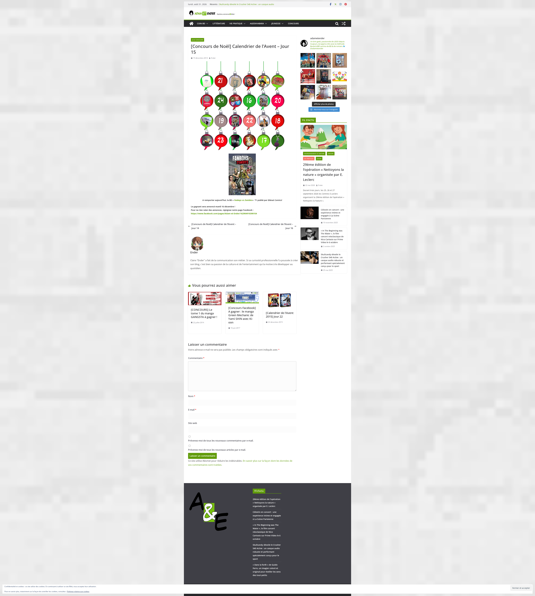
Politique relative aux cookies (78, 591)
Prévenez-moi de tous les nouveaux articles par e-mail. (217, 449)
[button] (206, 23)
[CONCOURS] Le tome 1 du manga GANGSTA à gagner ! (204, 313)
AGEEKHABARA (257, 23)
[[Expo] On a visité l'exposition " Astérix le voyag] (308, 60)
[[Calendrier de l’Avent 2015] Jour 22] (279, 293)
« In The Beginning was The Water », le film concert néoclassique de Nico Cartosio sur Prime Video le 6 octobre (246, 5)
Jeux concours (197, 40)
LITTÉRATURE (219, 23)
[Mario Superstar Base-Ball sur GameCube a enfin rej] (339, 60)
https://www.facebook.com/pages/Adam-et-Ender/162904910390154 (224, 213)
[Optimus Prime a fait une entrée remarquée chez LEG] (323, 76)
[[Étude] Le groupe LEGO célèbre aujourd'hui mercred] (339, 76)
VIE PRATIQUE (235, 23)
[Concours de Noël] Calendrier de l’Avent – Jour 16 (270, 226)
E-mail (192, 409)
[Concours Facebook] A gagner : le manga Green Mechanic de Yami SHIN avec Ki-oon (242, 315)
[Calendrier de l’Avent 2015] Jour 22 (280, 314)
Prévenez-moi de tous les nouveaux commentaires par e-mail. (220, 440)
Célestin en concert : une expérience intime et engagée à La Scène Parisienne (332, 214)
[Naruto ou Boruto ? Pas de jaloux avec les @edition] (339, 92)
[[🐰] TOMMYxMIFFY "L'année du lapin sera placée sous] (308, 76)
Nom (191, 396)
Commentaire (196, 358)
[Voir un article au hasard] (343, 23)
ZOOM (319, 159)
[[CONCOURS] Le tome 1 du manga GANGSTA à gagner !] (204, 293)
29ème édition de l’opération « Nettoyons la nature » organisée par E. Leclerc (323, 172)
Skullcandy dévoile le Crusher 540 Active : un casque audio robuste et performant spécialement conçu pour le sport (333, 260)
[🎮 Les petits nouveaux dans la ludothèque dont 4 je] (308, 92)
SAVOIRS (330, 154)
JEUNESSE (275, 23)
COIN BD (201, 23)
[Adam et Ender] (191, 23)
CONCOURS (293, 23)
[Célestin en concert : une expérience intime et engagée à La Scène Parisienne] (310, 216)
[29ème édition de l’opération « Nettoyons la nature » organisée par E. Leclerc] (324, 137)
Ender (213, 58)
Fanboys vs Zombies (243, 200)
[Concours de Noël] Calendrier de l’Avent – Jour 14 (213, 226)
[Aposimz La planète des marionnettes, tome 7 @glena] (323, 92)
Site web (192, 423)
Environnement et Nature (314, 154)
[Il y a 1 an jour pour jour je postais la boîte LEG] (323, 60)
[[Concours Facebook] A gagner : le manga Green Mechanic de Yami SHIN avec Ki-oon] (242, 293)
